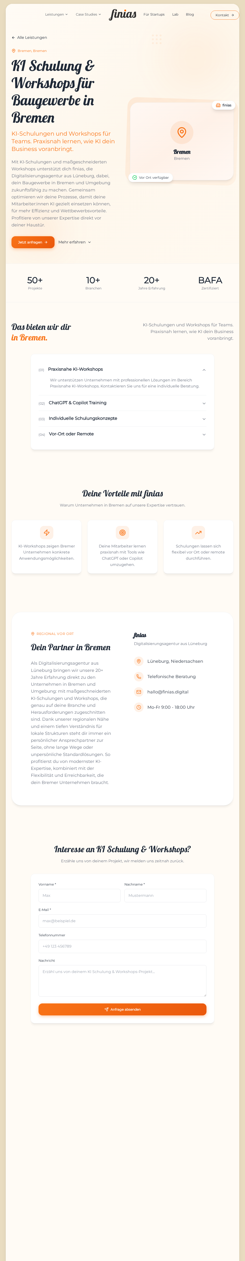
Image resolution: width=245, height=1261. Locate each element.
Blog (190, 14)
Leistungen (54, 14)
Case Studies (86, 14)
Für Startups (154, 14)
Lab (175, 14)
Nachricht (47, 960)
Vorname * (47, 884)
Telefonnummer (52, 935)
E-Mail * (45, 910)
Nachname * (134, 884)
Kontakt (222, 15)
